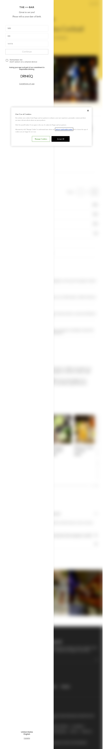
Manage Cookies (41, 139)
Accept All (60, 139)
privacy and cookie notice (64, 129)
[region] (51, 126)
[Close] (88, 110)
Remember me (16, 59)
